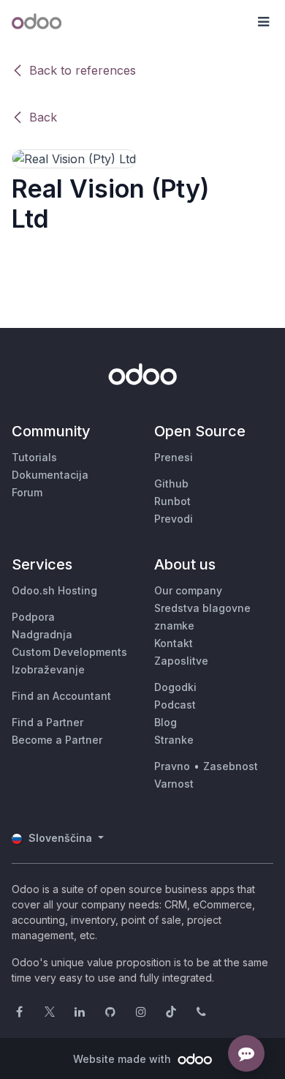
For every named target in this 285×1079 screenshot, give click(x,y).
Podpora (33, 617)
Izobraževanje (48, 669)
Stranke (174, 739)
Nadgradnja (42, 634)
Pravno (172, 766)
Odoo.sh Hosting (54, 590)
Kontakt (173, 643)
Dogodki (175, 687)
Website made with (123, 1059)
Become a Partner (57, 739)
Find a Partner (47, 722)
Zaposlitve (181, 660)
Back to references (82, 70)
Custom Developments (69, 652)
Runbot (172, 501)
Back (43, 117)
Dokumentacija (50, 474)
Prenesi (173, 457)
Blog (165, 722)
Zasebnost (230, 766)
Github (171, 483)
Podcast (175, 704)
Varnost (174, 783)
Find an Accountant (61, 696)
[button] (263, 22)
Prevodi (173, 518)
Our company (188, 590)
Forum (27, 492)
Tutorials (34, 457)
